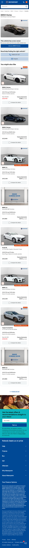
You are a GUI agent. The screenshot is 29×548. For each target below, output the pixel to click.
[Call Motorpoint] (24, 2)
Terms (8, 539)
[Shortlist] (26, 2)
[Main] (12, 2)
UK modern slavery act (7, 542)
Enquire (16, 58)
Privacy (4, 539)
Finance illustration (22, 96)
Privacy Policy (22, 433)
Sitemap (14, 539)
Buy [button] (3, 456)
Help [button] (3, 446)
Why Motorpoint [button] (7, 470)
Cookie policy (15, 544)
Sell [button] (3, 460)
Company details (19, 542)
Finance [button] (4, 451)
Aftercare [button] (5, 465)
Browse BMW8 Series (14, 45)
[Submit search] (26, 6)
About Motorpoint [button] (8, 475)
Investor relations (6, 544)
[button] (2, 2)
